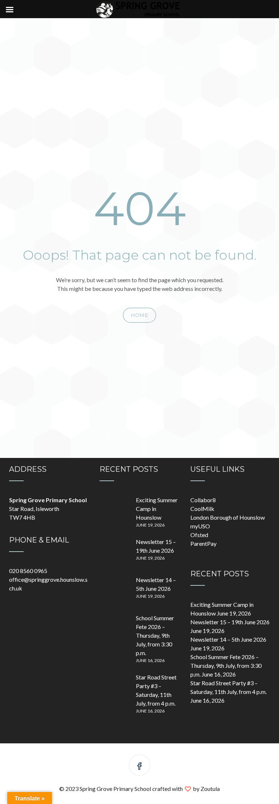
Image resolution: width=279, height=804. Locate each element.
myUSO (200, 526)
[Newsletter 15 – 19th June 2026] (114, 552)
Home (139, 315)
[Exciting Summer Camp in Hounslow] (114, 510)
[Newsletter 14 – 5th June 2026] (114, 590)
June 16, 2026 (150, 660)
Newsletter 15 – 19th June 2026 (230, 621)
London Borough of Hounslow (227, 517)
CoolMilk (202, 508)
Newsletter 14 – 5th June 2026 (228, 639)
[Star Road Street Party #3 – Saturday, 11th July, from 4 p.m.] (114, 687)
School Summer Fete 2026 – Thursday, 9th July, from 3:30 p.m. (155, 635)
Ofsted (199, 534)
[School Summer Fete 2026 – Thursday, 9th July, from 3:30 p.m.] (114, 628)
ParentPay (203, 543)
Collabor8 (203, 499)
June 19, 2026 (150, 525)
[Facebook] (139, 766)
